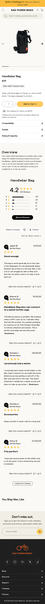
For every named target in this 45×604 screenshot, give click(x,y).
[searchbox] (13, 230)
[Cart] (42, 10)
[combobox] (30, 236)
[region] (22, 197)
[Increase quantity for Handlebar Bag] (14, 104)
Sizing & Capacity (9, 136)
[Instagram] (15, 562)
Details (5, 129)
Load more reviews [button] (22, 483)
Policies (5, 594)
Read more (9, 333)
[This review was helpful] (33, 286)
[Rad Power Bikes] (22, 10)
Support (5, 583)
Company (6, 589)
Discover (6, 577)
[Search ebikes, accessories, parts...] (5, 16)
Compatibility (8, 123)
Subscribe (39, 531)
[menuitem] (37, 10)
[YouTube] (22, 562)
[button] (3, 10)
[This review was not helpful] (38, 286)
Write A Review (23, 217)
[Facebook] (7, 562)
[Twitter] (30, 562)
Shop (4, 571)
